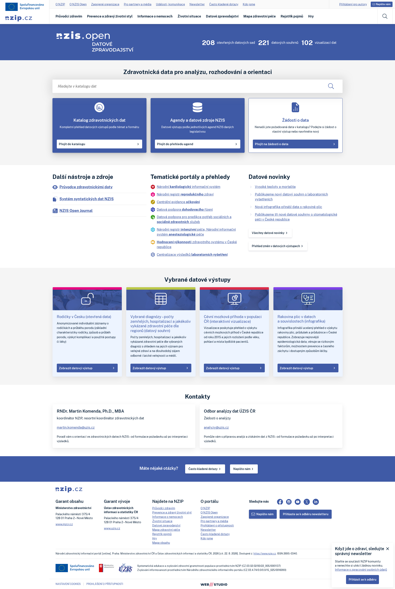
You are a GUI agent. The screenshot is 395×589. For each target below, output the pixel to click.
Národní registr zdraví (185, 194)
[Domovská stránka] (24, 7)
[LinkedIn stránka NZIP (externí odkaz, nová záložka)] (316, 502)
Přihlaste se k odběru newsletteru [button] (305, 514)
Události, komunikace (170, 4)
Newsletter (197, 4)
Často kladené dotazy (223, 4)
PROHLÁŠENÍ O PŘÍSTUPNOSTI (104, 584)
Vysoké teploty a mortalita (275, 187)
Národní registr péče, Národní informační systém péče (196, 231)
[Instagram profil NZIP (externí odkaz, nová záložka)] (289, 502)
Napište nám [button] (383, 4)
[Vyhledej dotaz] (331, 86)
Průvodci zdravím (69, 16)
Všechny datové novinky (268, 233)
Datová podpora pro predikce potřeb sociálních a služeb (194, 219)
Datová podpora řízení (185, 209)
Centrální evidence (178, 202)
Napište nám (241, 469)
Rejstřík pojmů (292, 16)
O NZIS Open (78, 4)
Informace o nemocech (155, 16)
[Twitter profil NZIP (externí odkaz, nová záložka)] (307, 502)
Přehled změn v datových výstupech (276, 246)
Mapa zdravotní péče (259, 16)
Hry (311, 16)
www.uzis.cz (112, 528)
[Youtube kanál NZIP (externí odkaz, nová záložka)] (298, 502)
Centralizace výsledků (192, 254)
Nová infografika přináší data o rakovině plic (288, 207)
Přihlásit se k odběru (362, 579)
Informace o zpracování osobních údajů (361, 569)
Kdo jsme (249, 4)
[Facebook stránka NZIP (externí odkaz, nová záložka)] (280, 502)
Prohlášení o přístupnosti (217, 525)
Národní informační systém (188, 187)
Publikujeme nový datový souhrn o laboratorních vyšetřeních (291, 196)
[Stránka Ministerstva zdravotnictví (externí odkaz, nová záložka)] (106, 568)
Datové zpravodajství (222, 16)
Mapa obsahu (161, 542)
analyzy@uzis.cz (216, 427)
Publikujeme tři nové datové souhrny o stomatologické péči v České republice (296, 216)
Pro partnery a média (137, 4)
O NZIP (60, 4)
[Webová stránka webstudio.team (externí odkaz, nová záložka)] (214, 584)
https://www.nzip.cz (264, 553)
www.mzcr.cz (64, 524)
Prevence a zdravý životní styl (109, 16)
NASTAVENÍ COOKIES (68, 584)
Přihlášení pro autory (353, 4)
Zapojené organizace (105, 4)
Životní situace (189, 16)
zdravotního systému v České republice (197, 244)
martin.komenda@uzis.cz (76, 427)
